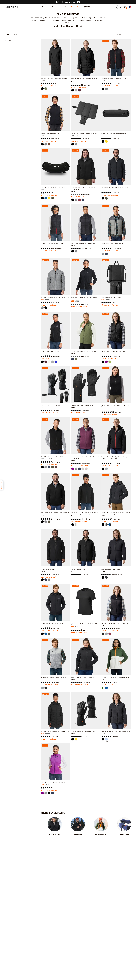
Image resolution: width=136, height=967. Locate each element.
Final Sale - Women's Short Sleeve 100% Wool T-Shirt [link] (85, 624)
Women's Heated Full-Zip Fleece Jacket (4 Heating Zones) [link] (83, 188)
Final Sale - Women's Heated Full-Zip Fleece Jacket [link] (84, 298)
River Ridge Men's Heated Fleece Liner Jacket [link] (114, 187)
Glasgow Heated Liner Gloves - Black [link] (82, 405)
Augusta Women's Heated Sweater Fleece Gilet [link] (115, 623)
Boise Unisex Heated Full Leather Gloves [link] (83, 731)
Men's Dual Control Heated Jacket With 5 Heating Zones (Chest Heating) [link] (116, 513)
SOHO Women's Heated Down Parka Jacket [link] (54, 78)
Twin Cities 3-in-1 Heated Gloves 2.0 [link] (51, 405)
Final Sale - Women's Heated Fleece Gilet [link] (53, 782)
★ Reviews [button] (1, 485)
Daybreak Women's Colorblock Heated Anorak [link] (115, 677)
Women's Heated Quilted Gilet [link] (50, 351)
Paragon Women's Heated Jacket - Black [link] (83, 677)
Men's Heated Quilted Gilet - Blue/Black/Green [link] (84, 351)
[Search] (116, 7)
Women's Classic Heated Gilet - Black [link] (52, 243)
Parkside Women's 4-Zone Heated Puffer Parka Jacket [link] (85, 79)
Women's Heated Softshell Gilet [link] (50, 133)
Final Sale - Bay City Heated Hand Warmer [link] (53, 187)
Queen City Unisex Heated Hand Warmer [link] (113, 133)
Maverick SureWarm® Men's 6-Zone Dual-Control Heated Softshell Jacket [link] (86, 568)
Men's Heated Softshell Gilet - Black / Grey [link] (113, 78)
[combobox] (111, 7)
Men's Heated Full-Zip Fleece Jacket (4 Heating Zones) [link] (55, 513)
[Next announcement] (131, 2)
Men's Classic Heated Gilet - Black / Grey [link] (83, 243)
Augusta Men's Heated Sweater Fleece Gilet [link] (54, 677)
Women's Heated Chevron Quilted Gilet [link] (113, 351)
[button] (125, 6)
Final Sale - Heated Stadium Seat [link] (111, 297)
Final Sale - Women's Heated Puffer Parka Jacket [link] (55, 731)
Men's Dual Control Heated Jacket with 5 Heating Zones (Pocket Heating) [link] (55, 568)
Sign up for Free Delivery (68, 2)
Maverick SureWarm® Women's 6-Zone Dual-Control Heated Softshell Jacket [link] (115, 568)
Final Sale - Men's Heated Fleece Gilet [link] (52, 457)
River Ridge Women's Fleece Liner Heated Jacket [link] (116, 731)
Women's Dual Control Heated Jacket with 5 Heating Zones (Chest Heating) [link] (84, 513)
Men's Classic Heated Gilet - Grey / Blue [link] (112, 243)
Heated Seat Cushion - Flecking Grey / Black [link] (84, 133)
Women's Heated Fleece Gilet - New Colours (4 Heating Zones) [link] (85, 457)
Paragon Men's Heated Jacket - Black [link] (52, 623)
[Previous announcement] (5, 2)
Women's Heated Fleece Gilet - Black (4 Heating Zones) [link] (115, 406)
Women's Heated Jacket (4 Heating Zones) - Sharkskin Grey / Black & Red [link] (114, 457)
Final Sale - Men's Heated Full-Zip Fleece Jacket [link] (55, 297)
